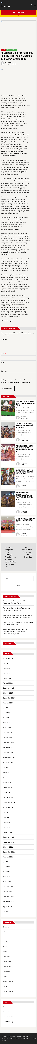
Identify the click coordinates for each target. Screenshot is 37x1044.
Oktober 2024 (8, 753)
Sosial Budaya (8, 981)
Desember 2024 (8, 743)
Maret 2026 (7, 678)
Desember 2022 (8, 837)
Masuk (5, 1007)
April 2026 (6, 673)
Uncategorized (8, 991)
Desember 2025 (8, 688)
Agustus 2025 (8, 703)
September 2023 (9, 802)
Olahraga (6, 952)
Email (3, 362)
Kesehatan (6, 942)
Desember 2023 (8, 787)
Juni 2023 (6, 817)
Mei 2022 (6, 872)
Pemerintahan (7, 962)
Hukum (5, 937)
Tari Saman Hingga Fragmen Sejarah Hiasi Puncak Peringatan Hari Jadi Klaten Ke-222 (24, 448)
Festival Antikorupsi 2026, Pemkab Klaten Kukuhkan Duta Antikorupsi (25, 425)
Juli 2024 (6, 767)
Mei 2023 (6, 822)
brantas (5, 6)
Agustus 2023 (8, 807)
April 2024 (6, 777)
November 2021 (8, 902)
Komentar (4, 339)
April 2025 (6, 723)
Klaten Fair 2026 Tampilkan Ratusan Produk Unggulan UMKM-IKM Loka (24, 472)
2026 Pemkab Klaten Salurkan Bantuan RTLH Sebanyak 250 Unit (25, 520)
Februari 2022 (8, 887)
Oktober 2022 (8, 847)
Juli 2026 (6, 663)
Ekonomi (6, 927)
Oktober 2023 (8, 797)
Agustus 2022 (8, 857)
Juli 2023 (6, 812)
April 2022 (6, 877)
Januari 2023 (7, 832)
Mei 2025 (6, 718)
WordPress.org (8, 1022)
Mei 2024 (6, 772)
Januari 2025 (7, 738)
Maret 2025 (7, 728)
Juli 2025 (6, 708)
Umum (5, 986)
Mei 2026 (6, 668)
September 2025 (9, 698)
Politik (5, 977)
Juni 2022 (6, 867)
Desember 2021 (8, 897)
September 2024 (9, 757)
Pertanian (6, 972)
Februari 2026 (8, 683)
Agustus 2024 (8, 762)
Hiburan (5, 932)
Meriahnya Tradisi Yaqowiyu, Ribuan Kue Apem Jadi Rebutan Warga (25, 403)
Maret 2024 (7, 782)
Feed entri (6, 1012)
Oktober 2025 (8, 693)
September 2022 (9, 852)
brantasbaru (8, 62)
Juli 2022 (6, 862)
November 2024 (8, 748)
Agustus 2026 (8, 658)
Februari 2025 (8, 733)
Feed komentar (8, 1017)
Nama (3, 354)
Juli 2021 (6, 911)
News (5, 947)
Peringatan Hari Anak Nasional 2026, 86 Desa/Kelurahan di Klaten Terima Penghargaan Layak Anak (24, 496)
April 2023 (6, 827)
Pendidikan (7, 967)
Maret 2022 (7, 882)
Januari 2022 (7, 892)
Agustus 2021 (7, 907)
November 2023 (8, 792)
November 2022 (8, 842)
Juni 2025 (6, 713)
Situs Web (4, 371)
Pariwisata (6, 957)
